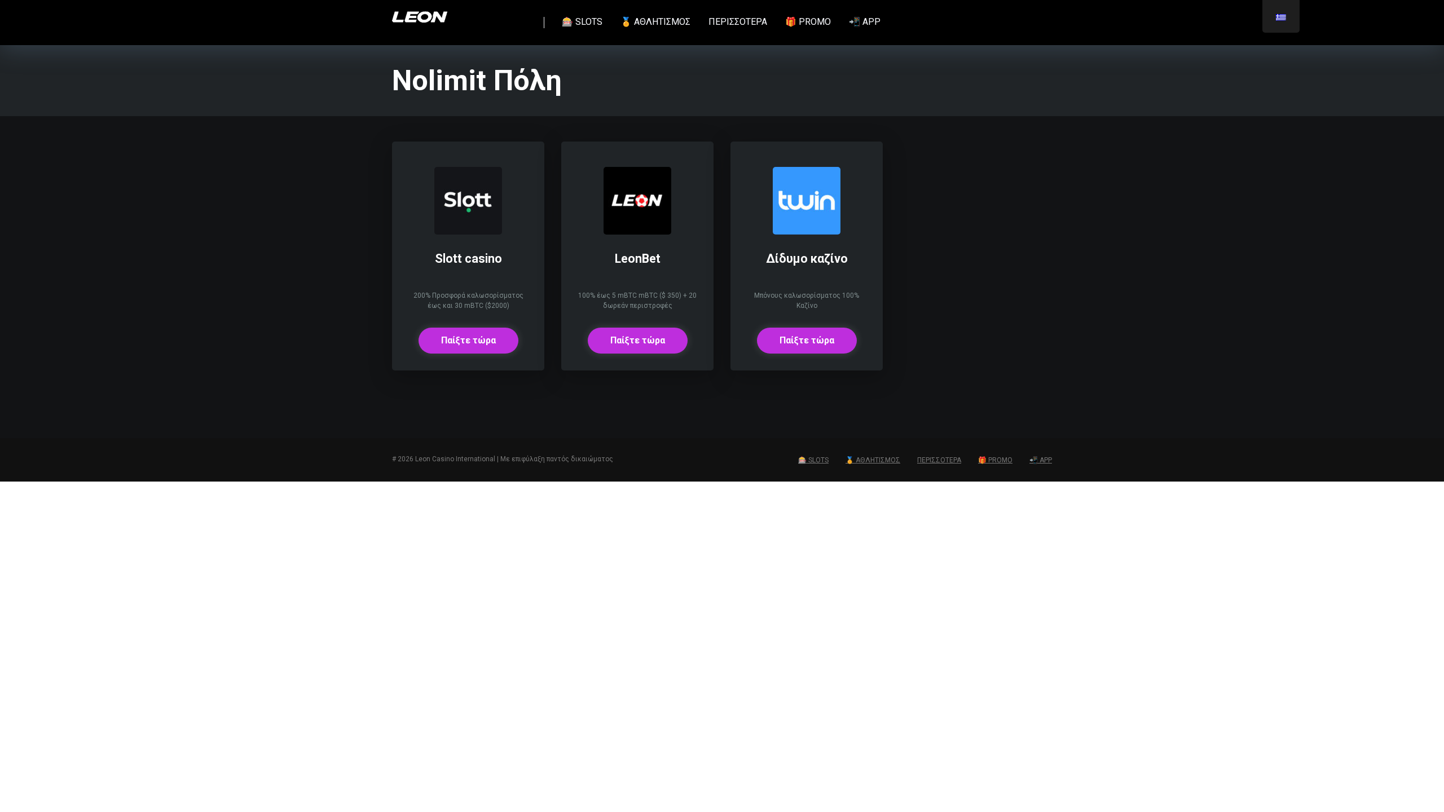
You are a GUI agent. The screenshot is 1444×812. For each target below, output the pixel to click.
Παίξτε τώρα (468, 340)
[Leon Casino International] (419, 13)
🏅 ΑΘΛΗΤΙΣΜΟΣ (655, 21)
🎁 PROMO (808, 21)
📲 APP (865, 21)
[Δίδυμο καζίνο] (806, 231)
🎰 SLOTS (582, 21)
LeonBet (638, 258)
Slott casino (468, 258)
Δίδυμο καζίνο (807, 258)
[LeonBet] (637, 231)
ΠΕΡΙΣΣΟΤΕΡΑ (737, 21)
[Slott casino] (468, 231)
